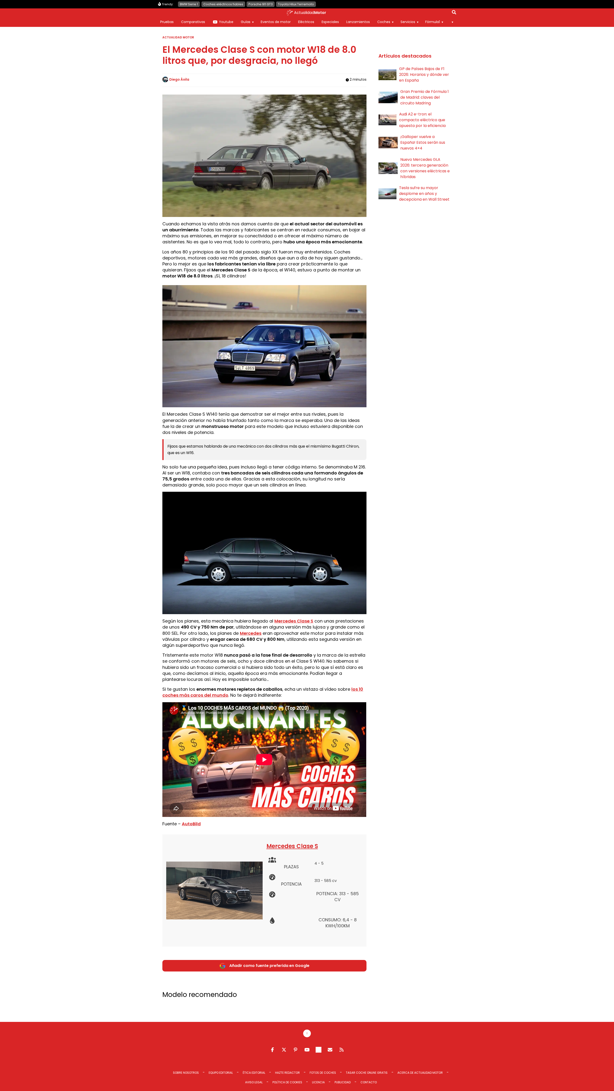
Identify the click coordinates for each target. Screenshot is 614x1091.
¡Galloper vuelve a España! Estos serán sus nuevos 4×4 (422, 142)
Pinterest (295, 1050)
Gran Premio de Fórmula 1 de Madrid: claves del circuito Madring (424, 97)
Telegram (318, 1050)
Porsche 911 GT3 (260, 4)
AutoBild (191, 824)
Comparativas (193, 21)
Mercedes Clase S (293, 621)
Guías (245, 21)
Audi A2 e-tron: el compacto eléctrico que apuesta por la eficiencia (422, 119)
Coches (383, 21)
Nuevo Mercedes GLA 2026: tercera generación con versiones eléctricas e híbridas (425, 168)
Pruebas (167, 21)
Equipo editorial (221, 1073)
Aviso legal (254, 1082)
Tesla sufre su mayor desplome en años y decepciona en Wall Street (424, 193)
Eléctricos (306, 21)
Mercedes (250, 633)
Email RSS (330, 1050)
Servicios (408, 21)
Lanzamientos (358, 21)
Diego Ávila (179, 79)
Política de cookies (287, 1082)
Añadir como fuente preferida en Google (269, 965)
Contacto (368, 1082)
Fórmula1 (432, 21)
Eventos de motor (276, 21)
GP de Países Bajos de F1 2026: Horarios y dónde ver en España (424, 74)
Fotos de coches (323, 1073)
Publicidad (343, 1082)
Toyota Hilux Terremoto (296, 4)
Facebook (272, 1050)
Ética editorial (254, 1073)
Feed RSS (341, 1050)
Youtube (226, 21)
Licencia (318, 1082)
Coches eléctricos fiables (223, 4)
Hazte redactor (287, 1073)
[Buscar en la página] (454, 13)
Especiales (330, 21)
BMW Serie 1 (189, 4)
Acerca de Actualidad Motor (420, 1073)
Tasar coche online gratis (367, 1073)
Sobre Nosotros (186, 1073)
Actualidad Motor (178, 37)
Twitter (284, 1050)
